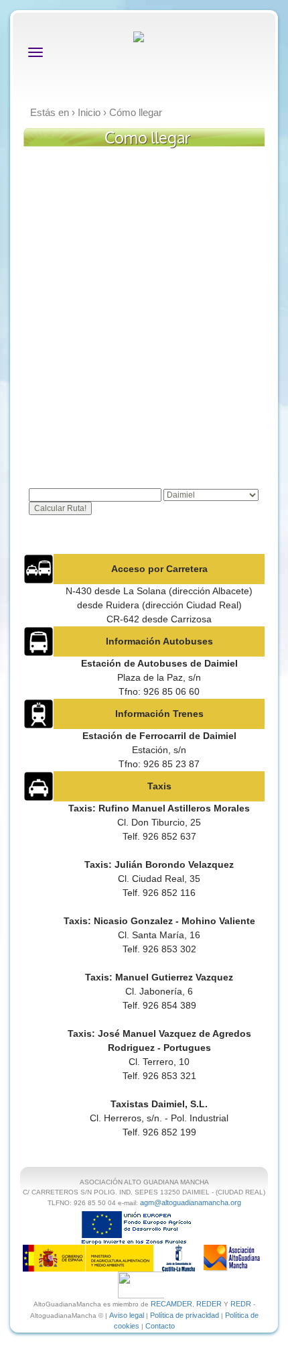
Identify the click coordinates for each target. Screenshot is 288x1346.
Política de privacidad (184, 1315)
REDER (209, 1304)
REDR (241, 1304)
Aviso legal (126, 1315)
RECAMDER (171, 1304)
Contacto (160, 1326)
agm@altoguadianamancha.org (190, 1202)
